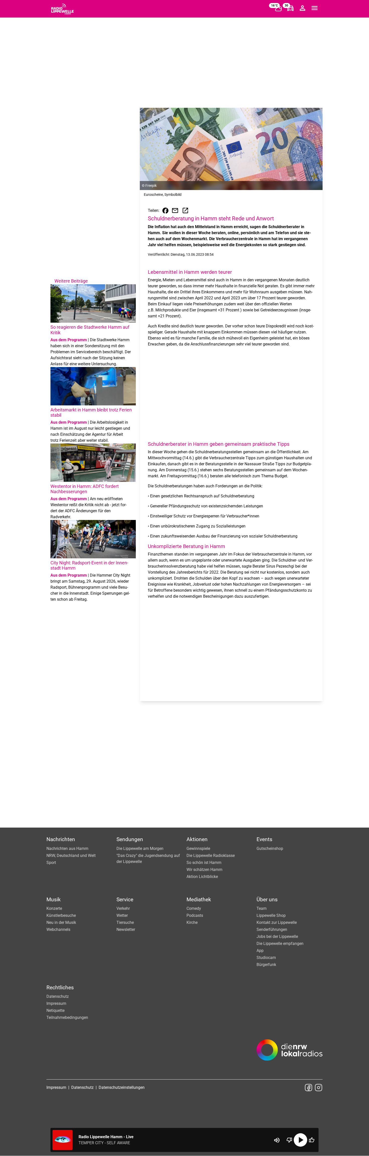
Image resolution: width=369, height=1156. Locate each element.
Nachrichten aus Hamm (67, 848)
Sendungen (129, 839)
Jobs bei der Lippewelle (277, 936)
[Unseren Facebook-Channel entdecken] (308, 1088)
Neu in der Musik (61, 922)
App (260, 950)
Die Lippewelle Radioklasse (211, 855)
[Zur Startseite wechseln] (62, 9)
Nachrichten (60, 839)
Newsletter (125, 929)
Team (262, 908)
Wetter (122, 915)
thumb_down (289, 1140)
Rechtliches (60, 988)
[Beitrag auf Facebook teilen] (165, 211)
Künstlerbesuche (61, 915)
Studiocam (266, 957)
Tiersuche (125, 922)
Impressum (56, 1003)
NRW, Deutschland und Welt (71, 855)
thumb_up (312, 1140)
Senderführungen (272, 929)
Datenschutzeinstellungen (122, 1087)
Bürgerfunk (266, 964)
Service (124, 900)
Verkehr (123, 908)
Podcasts (195, 915)
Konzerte (54, 908)
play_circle (300, 1140)
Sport (51, 862)
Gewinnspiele (198, 848)
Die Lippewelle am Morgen (139, 848)
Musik (53, 900)
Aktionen (197, 839)
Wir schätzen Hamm (204, 869)
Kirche (192, 922)
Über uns (267, 900)
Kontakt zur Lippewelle (277, 922)
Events (264, 839)
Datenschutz (57, 996)
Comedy (194, 908)
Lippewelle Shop (271, 915)
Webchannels (58, 929)
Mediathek (199, 900)
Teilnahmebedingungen (67, 1017)
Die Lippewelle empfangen (280, 943)
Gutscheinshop (270, 848)
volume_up (276, 1140)
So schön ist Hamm (204, 862)
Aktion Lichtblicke (202, 876)
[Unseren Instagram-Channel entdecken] (319, 1088)
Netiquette (55, 1010)
